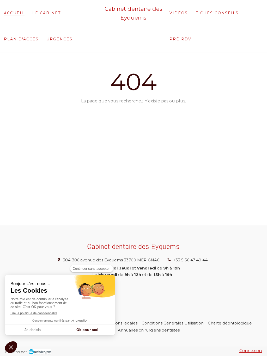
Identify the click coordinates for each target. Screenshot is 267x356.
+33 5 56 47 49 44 (190, 259)
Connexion (250, 350)
